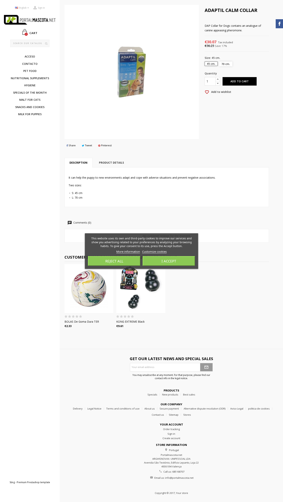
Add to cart (239, 81)
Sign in (171, 433)
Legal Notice (94, 408)
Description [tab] (78, 162)
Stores (187, 414)
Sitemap (173, 414)
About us (149, 408)
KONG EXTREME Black (130, 321)
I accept (169, 261)
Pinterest (106, 145)
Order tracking (171, 429)
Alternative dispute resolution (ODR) (204, 408)
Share (72, 145)
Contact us (158, 414)
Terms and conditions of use (123, 408)
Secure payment (169, 408)
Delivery (78, 408)
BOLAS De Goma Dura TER (81, 321)
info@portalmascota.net (179, 478)
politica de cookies (259, 408)
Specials (152, 394)
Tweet (88, 145)
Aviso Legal (236, 408)
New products (170, 394)
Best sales (189, 394)
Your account (171, 424)
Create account (171, 438)
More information (128, 251)
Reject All (114, 261)
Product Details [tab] (111, 162)
